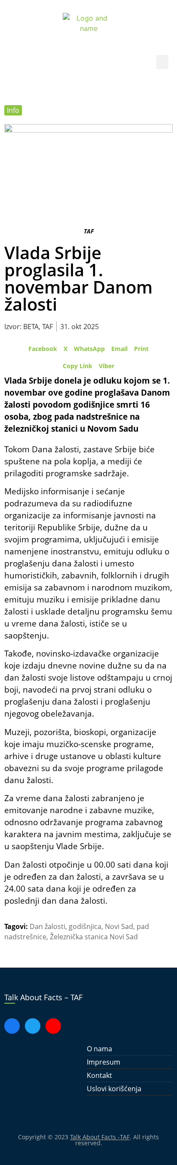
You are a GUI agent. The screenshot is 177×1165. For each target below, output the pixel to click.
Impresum (103, 1062)
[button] (162, 62)
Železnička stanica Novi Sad (94, 936)
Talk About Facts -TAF (100, 1137)
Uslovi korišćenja (114, 1088)
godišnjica (85, 926)
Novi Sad (119, 926)
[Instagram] (53, 1026)
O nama (99, 1048)
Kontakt (99, 1075)
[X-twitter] (32, 1026)
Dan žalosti (47, 926)
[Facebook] (12, 1026)
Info (13, 110)
